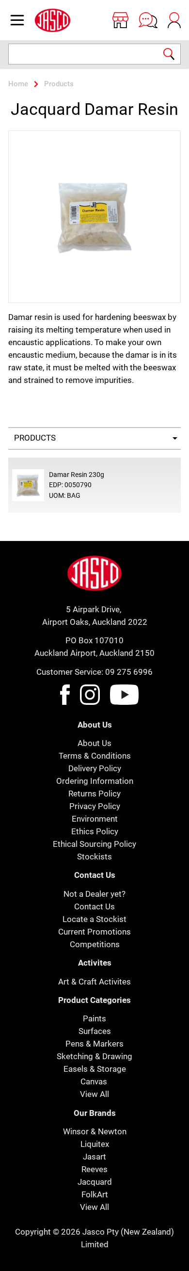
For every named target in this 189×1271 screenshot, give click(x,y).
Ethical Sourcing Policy (94, 844)
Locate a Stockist (94, 919)
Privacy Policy (94, 806)
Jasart (94, 1156)
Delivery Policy (94, 768)
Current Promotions (94, 932)
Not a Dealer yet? (94, 894)
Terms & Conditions (95, 756)
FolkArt (94, 1194)
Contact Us (94, 906)
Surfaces (95, 1031)
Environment (95, 819)
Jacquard (95, 1182)
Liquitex (94, 1144)
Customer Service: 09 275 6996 (94, 672)
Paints (94, 1018)
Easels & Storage (94, 1069)
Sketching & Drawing (94, 1056)
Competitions (95, 944)
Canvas (93, 1081)
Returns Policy (94, 793)
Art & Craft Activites (94, 981)
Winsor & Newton (94, 1131)
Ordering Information (94, 781)
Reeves (94, 1169)
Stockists (94, 856)
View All (94, 1094)
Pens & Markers (94, 1044)
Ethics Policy (94, 831)
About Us (94, 743)
